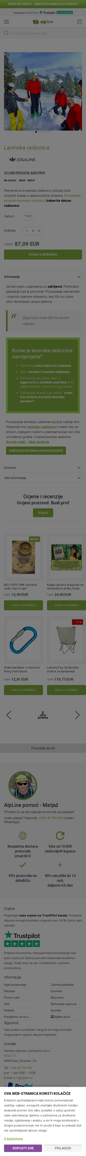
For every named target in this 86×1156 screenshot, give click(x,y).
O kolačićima (13, 1139)
